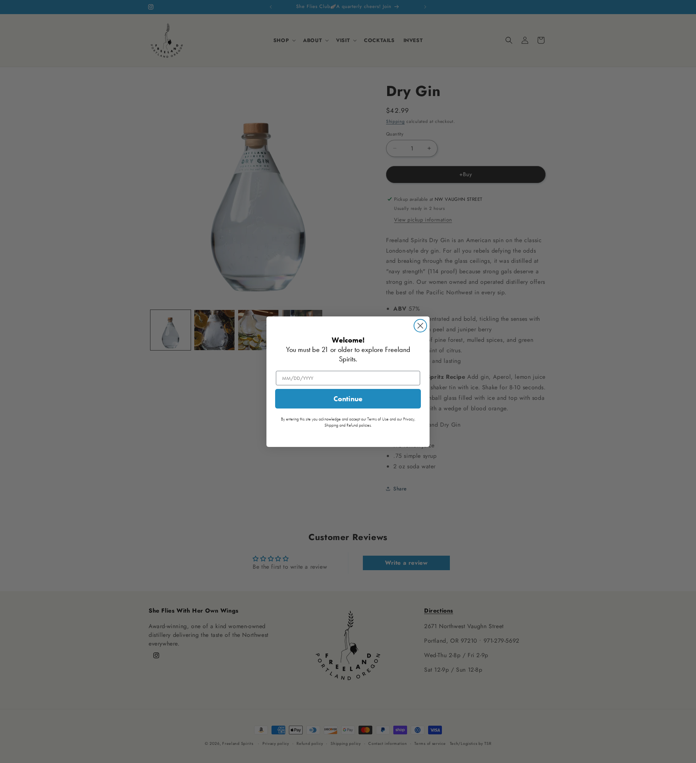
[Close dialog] (420, 325)
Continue (348, 398)
